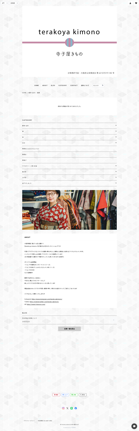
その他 (24, 177)
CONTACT (74, 85)
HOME (36, 85)
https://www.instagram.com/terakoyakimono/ (47, 299)
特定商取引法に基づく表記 (45, 420)
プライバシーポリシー (29, 420)
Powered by (67, 427)
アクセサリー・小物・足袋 (29, 166)
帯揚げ (24, 160)
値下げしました (26, 183)
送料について (85, 85)
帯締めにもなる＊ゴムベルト (30, 149)
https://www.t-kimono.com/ (36, 304)
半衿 (23, 143)
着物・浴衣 (32, 93)
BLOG (53, 85)
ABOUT (45, 85)
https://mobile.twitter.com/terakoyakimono (44, 302)
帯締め (24, 154)
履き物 (24, 172)
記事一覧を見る (69, 329)
